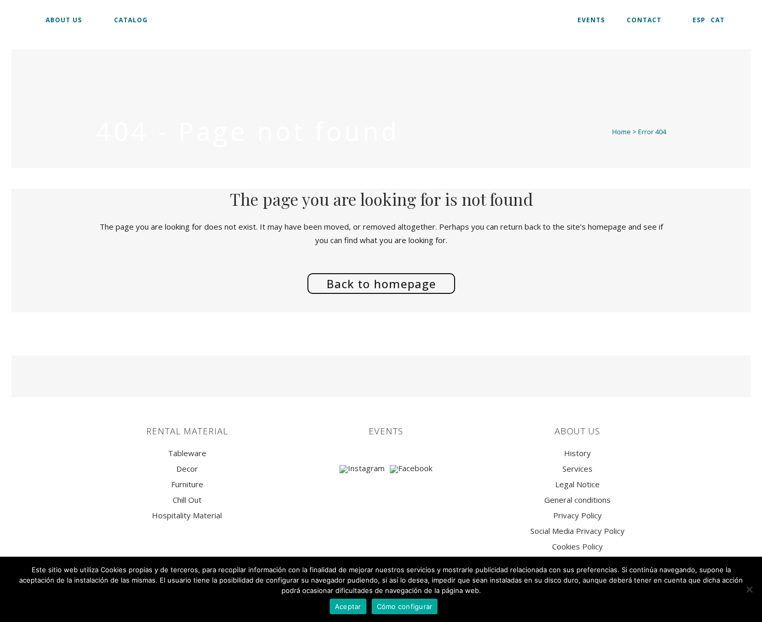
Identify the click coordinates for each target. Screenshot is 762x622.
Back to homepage (381, 283)
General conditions (577, 500)
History (577, 453)
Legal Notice (577, 484)
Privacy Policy (577, 515)
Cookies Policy (577, 546)
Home (621, 131)
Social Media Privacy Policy (577, 531)
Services (577, 468)
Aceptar (348, 606)
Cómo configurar (405, 606)
